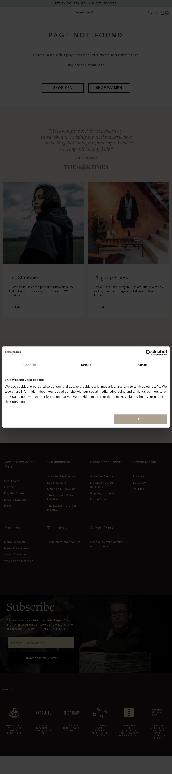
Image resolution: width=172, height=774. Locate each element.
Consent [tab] (29, 365)
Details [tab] (86, 365)
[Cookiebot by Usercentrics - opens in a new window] (148, 353)
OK (140, 419)
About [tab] (142, 365)
